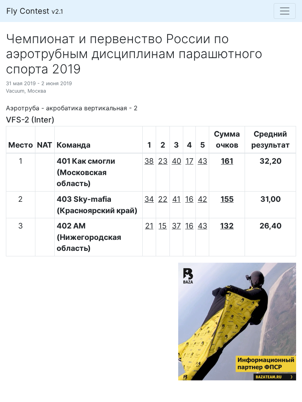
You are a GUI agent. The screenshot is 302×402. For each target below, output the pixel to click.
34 (149, 199)
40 (176, 161)
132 (227, 225)
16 (189, 199)
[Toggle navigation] (285, 11)
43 (202, 161)
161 (227, 161)
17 (189, 161)
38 (149, 161)
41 (176, 199)
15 (162, 225)
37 (176, 225)
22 (163, 199)
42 (202, 199)
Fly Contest (34, 11)
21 (149, 225)
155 (227, 199)
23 (163, 161)
